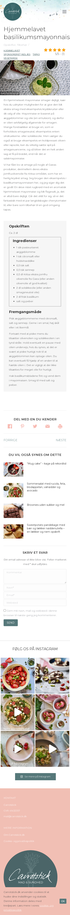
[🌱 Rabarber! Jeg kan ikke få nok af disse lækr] (52, 712)
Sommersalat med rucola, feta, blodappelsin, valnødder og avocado (46, 487)
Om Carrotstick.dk (14, 834)
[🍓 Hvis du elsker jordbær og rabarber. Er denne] (18, 749)
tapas (36, 54)
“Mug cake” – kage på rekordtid (46, 463)
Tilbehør (22, 44)
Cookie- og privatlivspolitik (19, 841)
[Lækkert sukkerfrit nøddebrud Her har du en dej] (52, 676)
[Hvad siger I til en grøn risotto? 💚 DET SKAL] (52, 749)
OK (63, 901)
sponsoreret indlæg (17, 54)
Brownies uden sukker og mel (45, 504)
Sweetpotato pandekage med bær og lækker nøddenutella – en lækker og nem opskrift (46, 528)
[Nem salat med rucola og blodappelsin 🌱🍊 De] (18, 712)
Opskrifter (10, 44)
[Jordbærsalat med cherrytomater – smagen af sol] (18, 676)
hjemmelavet (12, 51)
